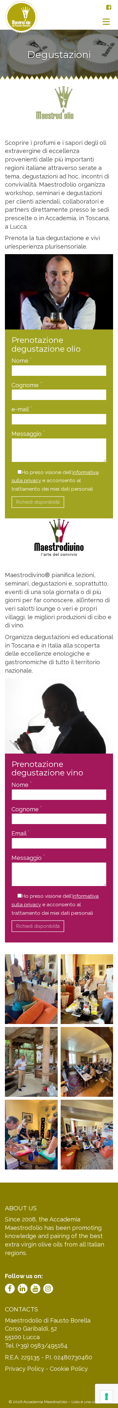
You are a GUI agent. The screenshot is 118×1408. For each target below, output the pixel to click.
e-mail (21, 409)
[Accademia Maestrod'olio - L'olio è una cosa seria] (21, 21)
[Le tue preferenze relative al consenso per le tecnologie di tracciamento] (106, 1396)
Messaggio (28, 433)
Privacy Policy (24, 1368)
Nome (21, 360)
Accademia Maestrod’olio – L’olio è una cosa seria (66, 1402)
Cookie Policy (69, 1368)
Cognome (26, 385)
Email (20, 833)
